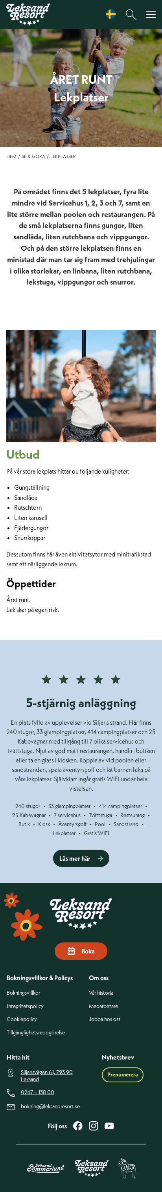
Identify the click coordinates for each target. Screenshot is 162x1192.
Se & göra (33, 156)
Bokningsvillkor (23, 993)
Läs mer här (74, 858)
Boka (88, 951)
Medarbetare (103, 1006)
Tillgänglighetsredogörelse (36, 1032)
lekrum (67, 564)
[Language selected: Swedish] (113, 14)
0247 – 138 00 (37, 1092)
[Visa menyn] (151, 14)
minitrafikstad (133, 554)
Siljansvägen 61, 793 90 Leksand (47, 1076)
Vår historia (101, 993)
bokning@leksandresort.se (50, 1106)
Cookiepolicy (22, 1019)
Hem (11, 156)
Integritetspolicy (25, 1006)
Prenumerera (122, 1074)
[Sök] (131, 14)
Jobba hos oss (104, 1019)
